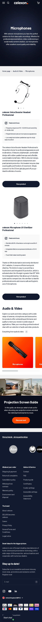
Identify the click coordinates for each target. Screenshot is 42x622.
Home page (6, 71)
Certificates (27, 484)
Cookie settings (29, 488)
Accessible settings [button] (30, 492)
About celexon (7, 511)
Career (4, 521)
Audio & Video (18, 71)
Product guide (28, 480)
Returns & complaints (10, 476)
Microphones (30, 71)
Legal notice (6, 536)
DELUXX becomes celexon (8, 516)
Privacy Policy (7, 525)
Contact (26, 472)
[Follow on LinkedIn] (15, 591)
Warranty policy (7, 490)
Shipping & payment (9, 472)
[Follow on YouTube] (9, 591)
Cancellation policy (9, 480)
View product (21, 184)
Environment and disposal (8, 496)
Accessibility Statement (27, 497)
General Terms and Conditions (8, 530)
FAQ (24, 476)
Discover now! (21, 420)
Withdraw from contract (7, 485)
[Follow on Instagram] (3, 591)
